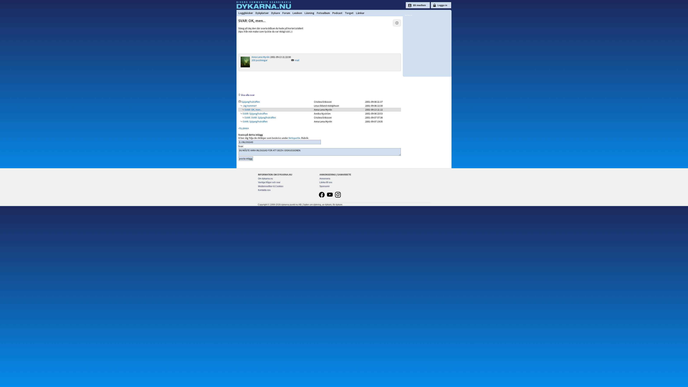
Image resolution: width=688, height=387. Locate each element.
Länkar (360, 13)
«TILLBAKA (243, 128)
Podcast (337, 13)
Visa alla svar (248, 95)
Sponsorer (324, 186)
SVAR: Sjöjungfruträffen (254, 113)
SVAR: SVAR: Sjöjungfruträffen (260, 117)
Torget (349, 13)
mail (297, 60)
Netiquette (294, 138)
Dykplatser (262, 13)
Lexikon (297, 13)
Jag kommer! (249, 105)
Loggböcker (245, 13)
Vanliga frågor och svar (269, 182)
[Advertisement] (319, 82)
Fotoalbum (323, 13)
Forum (286, 13)
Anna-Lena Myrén (261, 57)
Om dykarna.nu (265, 178)
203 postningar (259, 60)
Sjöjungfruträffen (251, 101)
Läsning (309, 13)
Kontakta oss (264, 190)
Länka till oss (325, 182)
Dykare (275, 13)
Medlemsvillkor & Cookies (270, 186)
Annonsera (324, 178)
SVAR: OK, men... (253, 109)
